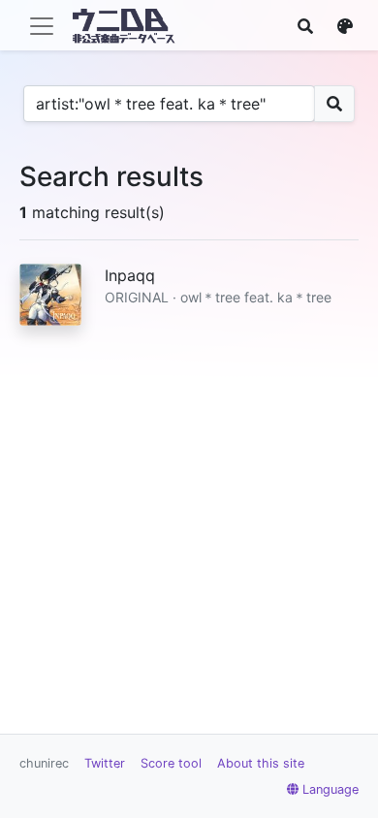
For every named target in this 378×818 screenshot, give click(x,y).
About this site (260, 763)
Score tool (171, 763)
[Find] (305, 26)
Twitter (104, 763)
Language (330, 789)
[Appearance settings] (345, 26)
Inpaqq (130, 275)
